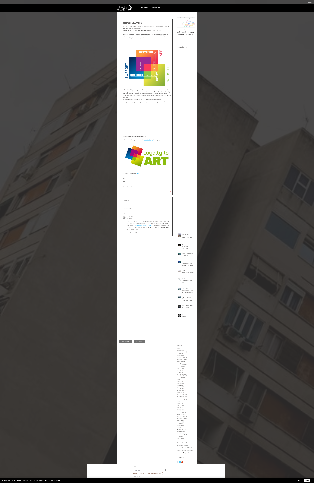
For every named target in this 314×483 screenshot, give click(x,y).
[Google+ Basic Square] (182, 462)
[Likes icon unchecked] (127, 233)
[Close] (312, 480)
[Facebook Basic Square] (177, 462)
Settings (299, 480)
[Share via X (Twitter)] (127, 186)
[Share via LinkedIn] (131, 186)
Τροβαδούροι (186, 453)
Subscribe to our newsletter (141, 466)
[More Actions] (170, 218)
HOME (124, 178)
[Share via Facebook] (123, 186)
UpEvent (184, 450)
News (124, 181)
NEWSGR (179, 450)
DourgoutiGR (180, 448)
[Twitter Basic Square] (180, 462)
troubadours (179, 453)
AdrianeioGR (180, 445)
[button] (125, 341)
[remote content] (146, 119)
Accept (307, 480)
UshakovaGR (190, 450)
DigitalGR (186, 445)
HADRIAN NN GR (188, 448)
